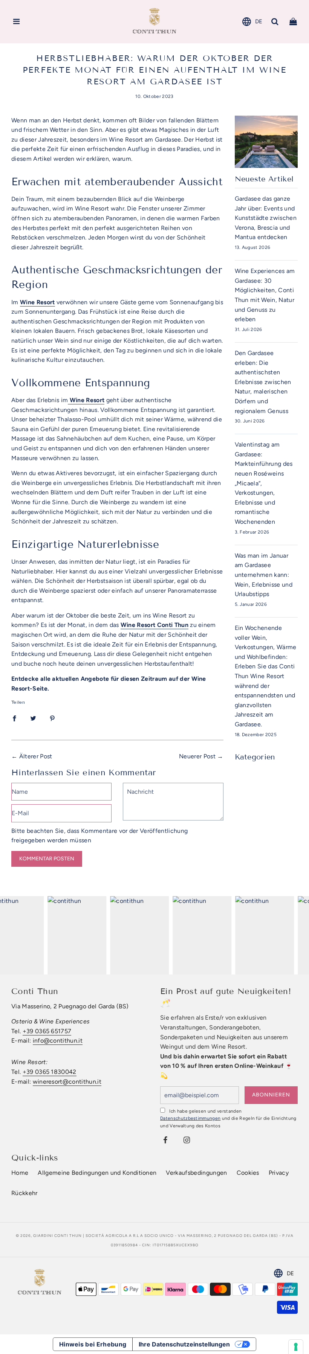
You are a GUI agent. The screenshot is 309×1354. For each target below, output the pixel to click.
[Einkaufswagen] (293, 22)
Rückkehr (24, 1193)
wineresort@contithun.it (67, 1081)
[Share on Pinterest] (52, 718)
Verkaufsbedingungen (196, 1172)
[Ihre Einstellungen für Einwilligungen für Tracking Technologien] (296, 1347)
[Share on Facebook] (14, 718)
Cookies (248, 1172)
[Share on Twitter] (33, 718)
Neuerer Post (197, 756)
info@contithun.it (58, 1040)
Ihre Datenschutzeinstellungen (184, 1344)
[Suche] (275, 22)
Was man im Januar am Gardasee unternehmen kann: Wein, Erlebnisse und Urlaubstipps (263, 575)
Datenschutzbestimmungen (190, 1118)
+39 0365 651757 (47, 1031)
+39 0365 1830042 (49, 1071)
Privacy (279, 1172)
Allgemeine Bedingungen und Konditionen (97, 1172)
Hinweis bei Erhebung (92, 1344)
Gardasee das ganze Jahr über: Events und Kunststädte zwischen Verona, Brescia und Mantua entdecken (266, 218)
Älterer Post (35, 756)
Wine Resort (37, 302)
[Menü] (16, 22)
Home (19, 1172)
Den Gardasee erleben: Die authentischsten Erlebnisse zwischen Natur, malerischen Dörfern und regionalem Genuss (263, 382)
